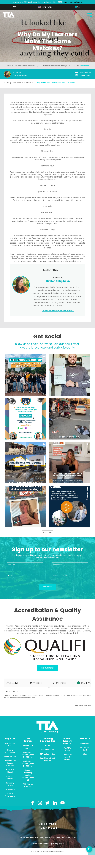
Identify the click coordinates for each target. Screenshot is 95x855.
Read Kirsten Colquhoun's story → (58, 310)
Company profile (10, 784)
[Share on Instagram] (40, 803)
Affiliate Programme (10, 794)
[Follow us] (55, 803)
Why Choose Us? (10, 744)
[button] (25, 375)
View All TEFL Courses (28, 746)
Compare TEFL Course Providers (10, 763)
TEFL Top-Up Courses (28, 785)
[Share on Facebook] (32, 803)
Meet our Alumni (10, 771)
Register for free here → (72, 2)
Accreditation (10, 756)
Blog (9, 83)
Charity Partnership (10, 751)
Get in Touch (85, 743)
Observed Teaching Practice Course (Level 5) (28, 775)
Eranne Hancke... (11, 691)
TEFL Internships (47, 750)
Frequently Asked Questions (67, 757)
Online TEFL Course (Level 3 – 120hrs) (28, 754)
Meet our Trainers (10, 777)
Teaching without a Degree (47, 759)
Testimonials (10, 789)
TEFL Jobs (47, 745)
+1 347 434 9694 (47, 827)
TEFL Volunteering (47, 754)
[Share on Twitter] (47, 803)
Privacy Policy (57, 844)
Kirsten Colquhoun (21, 75)
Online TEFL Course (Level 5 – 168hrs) (28, 763)
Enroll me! (84, 66)
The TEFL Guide (67, 749)
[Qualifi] (47, 649)
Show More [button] (47, 532)
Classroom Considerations (23, 83)
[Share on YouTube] (62, 803)
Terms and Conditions (41, 844)
